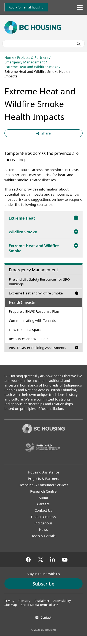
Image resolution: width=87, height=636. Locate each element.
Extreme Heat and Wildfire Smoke (31, 66)
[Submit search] (78, 43)
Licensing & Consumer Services (43, 485)
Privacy (9, 601)
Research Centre (43, 491)
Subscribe (43, 583)
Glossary (24, 601)
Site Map (10, 605)
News (43, 529)
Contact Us (43, 510)
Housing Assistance (43, 472)
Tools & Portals (43, 536)
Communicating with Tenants (32, 320)
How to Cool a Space (25, 329)
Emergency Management (24, 62)
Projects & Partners (32, 57)
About (43, 497)
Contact (46, 617)
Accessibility (62, 601)
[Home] (43, 429)
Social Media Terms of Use (39, 605)
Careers (43, 504)
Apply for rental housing (26, 7)
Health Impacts (22, 302)
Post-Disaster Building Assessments (37, 347)
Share (46, 133)
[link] (26, 7)
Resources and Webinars (29, 338)
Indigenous (43, 523)
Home (9, 57)
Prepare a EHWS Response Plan (34, 311)
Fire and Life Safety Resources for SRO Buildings (39, 281)
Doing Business (43, 516)
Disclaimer (41, 601)
